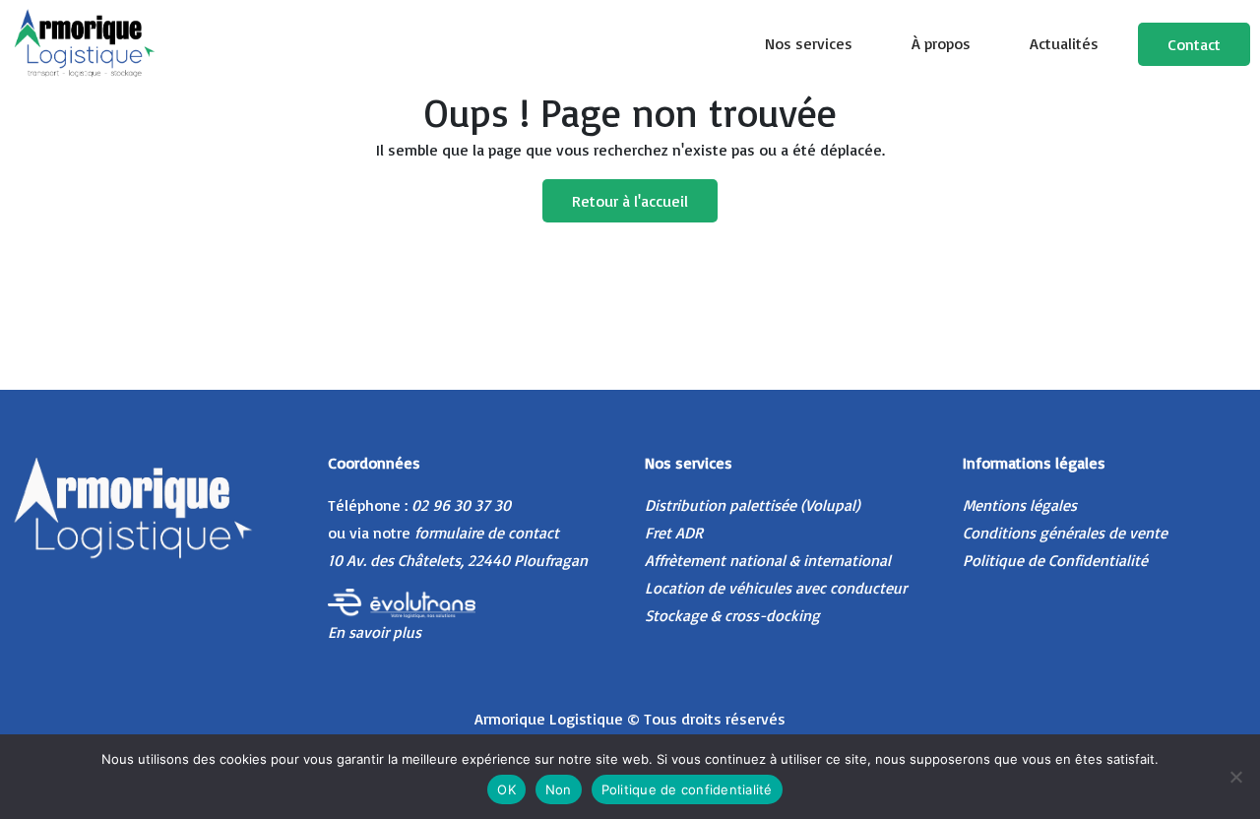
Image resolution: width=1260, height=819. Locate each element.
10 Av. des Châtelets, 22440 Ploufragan (458, 560)
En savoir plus (374, 632)
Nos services (808, 43)
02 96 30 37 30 (461, 505)
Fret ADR (674, 532)
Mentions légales (1020, 505)
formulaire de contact (486, 532)
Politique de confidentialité (687, 789)
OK (506, 789)
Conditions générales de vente (1065, 532)
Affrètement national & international (768, 560)
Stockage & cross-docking (732, 615)
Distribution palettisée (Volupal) (752, 505)
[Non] (1235, 777)
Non (558, 789)
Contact (1194, 44)
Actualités (1064, 43)
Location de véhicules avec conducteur (776, 588)
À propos (941, 43)
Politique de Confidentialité (1055, 560)
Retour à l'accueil (630, 201)
